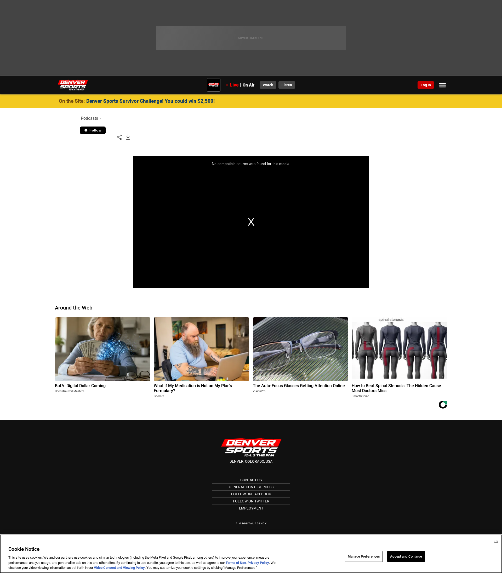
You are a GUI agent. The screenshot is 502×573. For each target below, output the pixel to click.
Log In (426, 85)
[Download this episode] (128, 137)
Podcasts (89, 118)
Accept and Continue (406, 556)
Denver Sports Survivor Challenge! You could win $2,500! (150, 101)
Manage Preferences (364, 556)
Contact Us (251, 480)
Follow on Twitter (251, 501)
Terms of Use (236, 563)
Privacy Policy (258, 563)
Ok (496, 541)
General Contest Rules (251, 487)
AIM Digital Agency (251, 523)
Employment (251, 508)
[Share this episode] (119, 137)
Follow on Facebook (251, 494)
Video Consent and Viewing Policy (119, 568)
